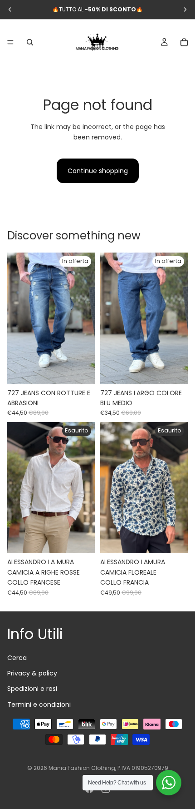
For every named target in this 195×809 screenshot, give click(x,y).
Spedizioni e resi (32, 688)
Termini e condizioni (39, 704)
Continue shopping (98, 170)
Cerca (17, 657)
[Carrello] (184, 42)
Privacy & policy (32, 672)
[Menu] (10, 42)
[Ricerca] (30, 42)
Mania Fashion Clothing (82, 768)
